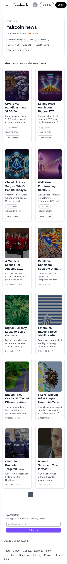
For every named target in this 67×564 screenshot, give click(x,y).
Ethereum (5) (13, 45)
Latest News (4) (42, 45)
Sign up (47, 4)
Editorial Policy (42, 550)
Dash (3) (28, 50)
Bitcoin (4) (27, 45)
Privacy (37, 555)
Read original (12, 138)
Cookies (48, 555)
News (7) (45, 40)
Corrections (10, 555)
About (7, 550)
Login (61, 4)
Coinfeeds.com (20, 540)
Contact (27, 550)
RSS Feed (33, 33)
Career (16, 550)
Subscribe (33, 530)
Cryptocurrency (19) (16, 40)
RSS (6, 559)
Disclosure (25, 555)
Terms (59, 555)
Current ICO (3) (14, 50)
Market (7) (33, 40)
